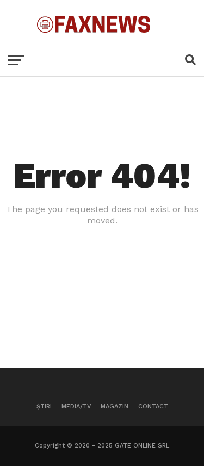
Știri (44, 406)
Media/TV (76, 406)
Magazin (114, 406)
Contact (153, 406)
